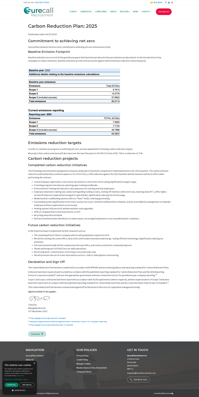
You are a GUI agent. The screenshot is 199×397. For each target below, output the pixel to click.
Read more (20, 376)
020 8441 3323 (42, 2)
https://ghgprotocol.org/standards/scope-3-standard (51, 325)
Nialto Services (166, 393)
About (113, 11)
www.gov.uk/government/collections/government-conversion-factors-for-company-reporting (68, 322)
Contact (146, 11)
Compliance (101, 11)
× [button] (34, 363)
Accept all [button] (11, 385)
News (135, 11)
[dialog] (19, 378)
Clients (73, 11)
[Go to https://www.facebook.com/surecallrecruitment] (166, 2)
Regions (124, 11)
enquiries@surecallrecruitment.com (141, 373)
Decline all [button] (27, 385)
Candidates (86, 11)
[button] (129, 12)
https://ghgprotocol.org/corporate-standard (48, 318)
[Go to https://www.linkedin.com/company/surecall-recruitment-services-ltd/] (169, 2)
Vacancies (163, 12)
